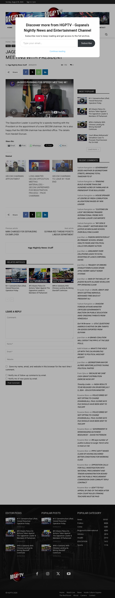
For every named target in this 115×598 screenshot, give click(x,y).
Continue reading (57, 51)
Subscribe (86, 43)
